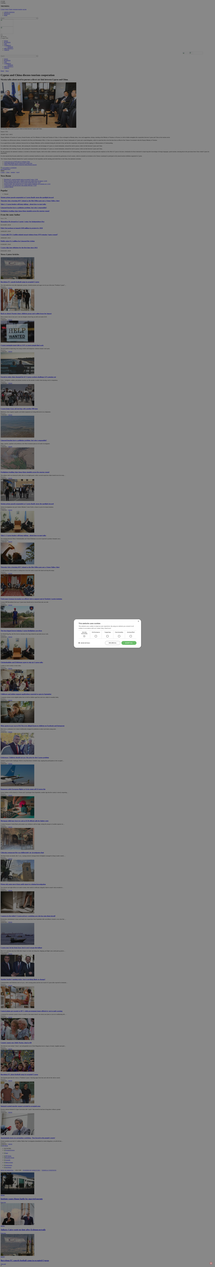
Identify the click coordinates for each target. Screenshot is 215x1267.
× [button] (138, 621)
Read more (108, 628)
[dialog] (107, 633)
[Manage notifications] (211, 1263)
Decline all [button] (112, 643)
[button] (84, 643)
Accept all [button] (129, 643)
